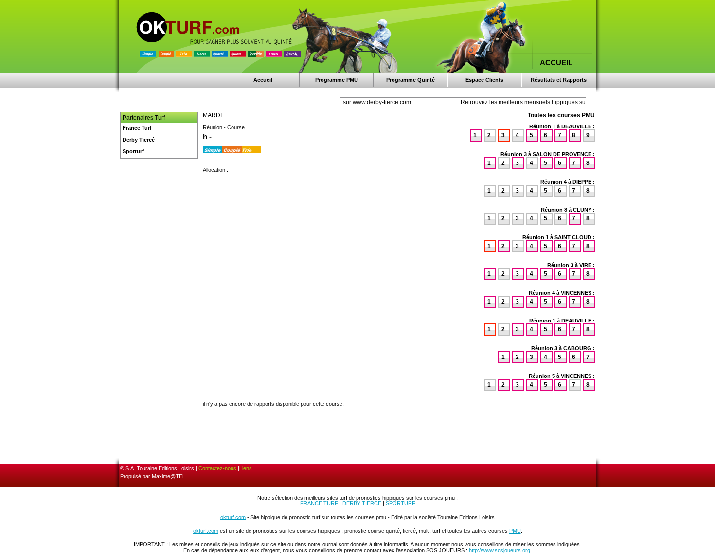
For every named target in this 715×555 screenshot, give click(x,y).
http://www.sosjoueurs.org (499, 550)
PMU (515, 531)
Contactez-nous (217, 468)
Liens (245, 468)
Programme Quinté (410, 80)
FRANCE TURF (319, 503)
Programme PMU (336, 80)
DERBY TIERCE (361, 503)
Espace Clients (484, 80)
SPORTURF (400, 503)
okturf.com (233, 517)
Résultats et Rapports (559, 80)
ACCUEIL (556, 62)
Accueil (262, 80)
